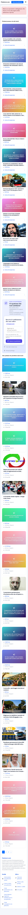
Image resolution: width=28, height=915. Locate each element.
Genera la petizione (14, 341)
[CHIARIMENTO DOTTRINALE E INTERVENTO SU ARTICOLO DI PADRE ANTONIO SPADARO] (14, 260)
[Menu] (25, 2)
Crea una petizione (17, 2)
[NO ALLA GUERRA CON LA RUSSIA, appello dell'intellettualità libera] (14, 35)
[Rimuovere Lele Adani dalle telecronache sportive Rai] (14, 235)
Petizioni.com (5, 2)
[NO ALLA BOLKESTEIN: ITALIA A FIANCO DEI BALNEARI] (14, 135)
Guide (4, 874)
